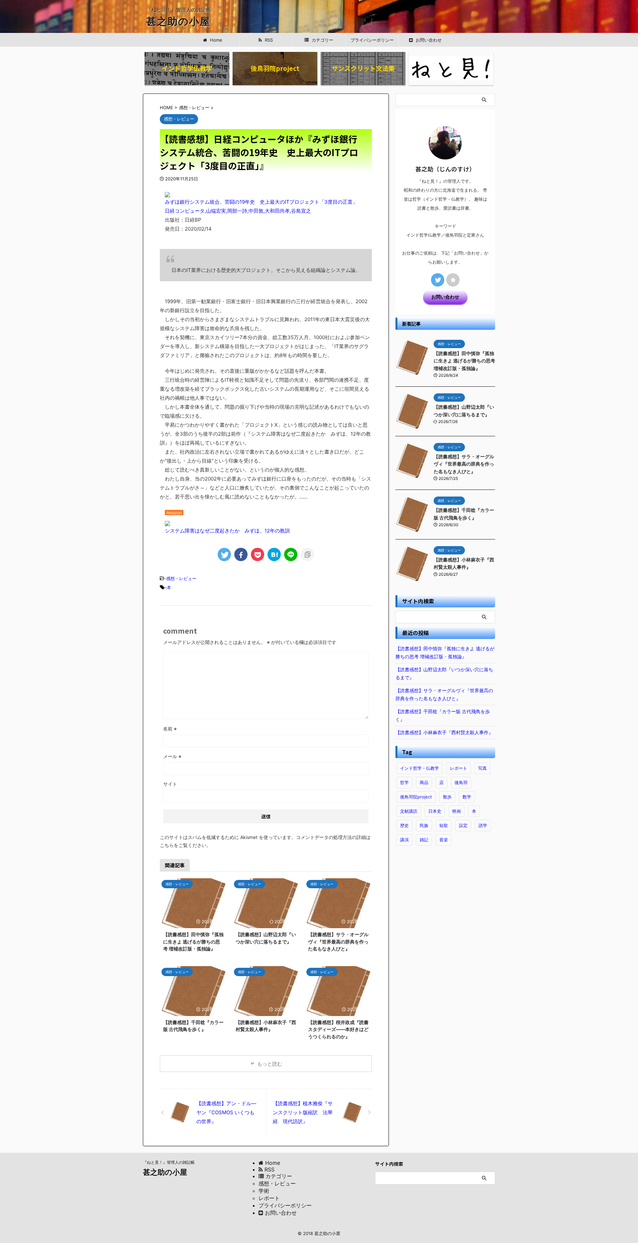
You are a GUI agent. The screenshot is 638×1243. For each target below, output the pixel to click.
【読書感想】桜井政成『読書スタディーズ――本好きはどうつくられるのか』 (338, 1029)
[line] (290, 554)
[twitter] (224, 554)
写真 (482, 768)
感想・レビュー (181, 578)
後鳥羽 (461, 782)
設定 (463, 825)
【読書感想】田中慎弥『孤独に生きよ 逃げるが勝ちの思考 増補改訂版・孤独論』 (193, 941)
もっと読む (269, 1064)
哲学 (404, 782)
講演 (404, 839)
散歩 (447, 796)
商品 (424, 782)
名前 (170, 728)
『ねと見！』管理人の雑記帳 (169, 1162)
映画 (456, 811)
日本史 (434, 811)
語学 (482, 825)
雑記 (424, 839)
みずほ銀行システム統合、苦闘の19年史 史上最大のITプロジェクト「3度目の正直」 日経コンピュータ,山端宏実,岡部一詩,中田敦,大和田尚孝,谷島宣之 (259, 206)
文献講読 (408, 811)
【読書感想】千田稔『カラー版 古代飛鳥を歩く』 (442, 715)
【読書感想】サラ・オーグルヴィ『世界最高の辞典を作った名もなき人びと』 (338, 941)
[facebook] (241, 554)
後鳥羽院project (416, 796)
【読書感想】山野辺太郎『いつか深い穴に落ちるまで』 (444, 673)
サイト (170, 784)
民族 (424, 825)
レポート (458, 768)
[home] (453, 280)
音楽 (443, 839)
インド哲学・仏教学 (419, 768)
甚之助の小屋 (178, 21)
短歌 (443, 825)
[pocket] (257, 554)
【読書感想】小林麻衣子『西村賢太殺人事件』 (444, 732)
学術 (264, 1190)
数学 (467, 796)
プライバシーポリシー (372, 40)
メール (172, 756)
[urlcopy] (307, 554)
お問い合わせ (445, 297)
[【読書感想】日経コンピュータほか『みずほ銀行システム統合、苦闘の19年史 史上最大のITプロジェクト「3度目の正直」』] (274, 554)
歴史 (404, 825)
